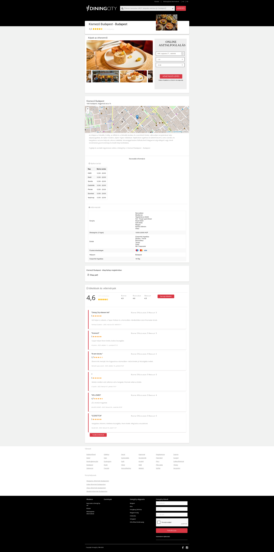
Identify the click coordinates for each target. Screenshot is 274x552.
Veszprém (176, 468)
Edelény (106, 454)
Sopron (175, 454)
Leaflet (169, 132)
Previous (90, 76)
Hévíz (123, 465)
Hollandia (133, 516)
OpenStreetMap (177, 132)
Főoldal (156, 1)
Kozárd (141, 461)
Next (149, 76)
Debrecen (89, 468)
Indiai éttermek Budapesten (96, 484)
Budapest (111, 115)
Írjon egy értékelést (166, 296)
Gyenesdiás (125, 458)
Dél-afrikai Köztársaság (137, 522)
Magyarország (134, 513)
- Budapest (120, 24)
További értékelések (98, 435)
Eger (105, 458)
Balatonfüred (91, 454)
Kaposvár (142, 454)
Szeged (175, 458)
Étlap (94, 275)
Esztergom (107, 461)
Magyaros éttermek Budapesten (97, 481)
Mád (140, 465)
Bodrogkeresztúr (92, 461)
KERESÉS (181, 8)
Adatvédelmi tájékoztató (163, 536)
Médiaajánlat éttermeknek (171, 1)
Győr (122, 461)
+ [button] (87, 108)
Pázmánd (159, 458)
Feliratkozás (171, 531)
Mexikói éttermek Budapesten (96, 491)
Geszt (123, 454)
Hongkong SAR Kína (136, 509)
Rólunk (88, 508)
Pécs (157, 461)
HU (183, 1)
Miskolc (141, 468)
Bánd (88, 458)
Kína (131, 506)
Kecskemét (142, 458)
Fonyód (106, 468)
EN (187, 1)
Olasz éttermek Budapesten (96, 488)
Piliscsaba (159, 465)
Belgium (132, 503)
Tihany (175, 465)
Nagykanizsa (160, 454)
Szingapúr (133, 519)
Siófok (158, 468)
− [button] (88, 112)
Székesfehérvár (178, 461)
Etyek (106, 465)
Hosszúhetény (126, 468)
